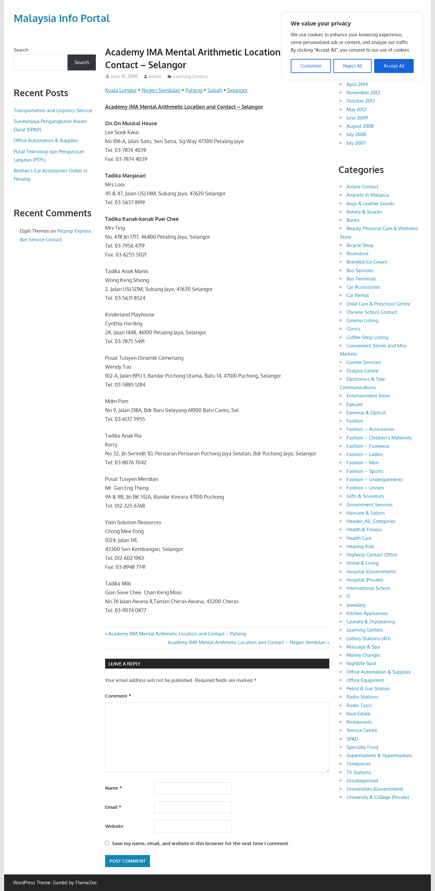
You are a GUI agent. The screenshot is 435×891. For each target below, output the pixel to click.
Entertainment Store (368, 396)
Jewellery (356, 605)
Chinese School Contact (371, 312)
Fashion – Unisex (365, 488)
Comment (118, 696)
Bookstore (357, 253)
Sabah (214, 90)
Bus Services (359, 270)
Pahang (194, 90)
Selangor (237, 90)
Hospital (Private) (364, 580)
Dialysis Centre (362, 371)
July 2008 (356, 134)
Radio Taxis (359, 705)
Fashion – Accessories (370, 429)
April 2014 (357, 84)
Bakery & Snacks (364, 212)
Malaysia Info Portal (62, 18)
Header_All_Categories (371, 521)
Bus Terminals (361, 279)
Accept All (394, 66)
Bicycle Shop (360, 245)
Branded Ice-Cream (366, 262)
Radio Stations (362, 697)
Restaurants (359, 722)
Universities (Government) (374, 789)
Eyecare (354, 404)
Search (21, 50)
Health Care (358, 538)
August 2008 (360, 126)
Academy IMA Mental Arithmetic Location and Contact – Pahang (177, 634)
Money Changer (363, 655)
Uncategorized (362, 781)
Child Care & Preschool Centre (378, 304)
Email (113, 807)
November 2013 (363, 93)
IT (348, 596)
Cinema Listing (362, 320)
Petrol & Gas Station (368, 688)
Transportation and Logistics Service (53, 110)
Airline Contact (362, 187)
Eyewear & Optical (366, 412)
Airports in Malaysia (367, 195)
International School (368, 588)
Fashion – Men (362, 463)
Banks (353, 220)
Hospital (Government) (371, 572)
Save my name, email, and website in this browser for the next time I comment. (200, 843)
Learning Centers (190, 76)
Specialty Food (362, 747)
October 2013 (360, 101)
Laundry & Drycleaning (370, 622)
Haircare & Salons (365, 513)
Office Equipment (365, 680)
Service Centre (361, 730)
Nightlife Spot (361, 663)
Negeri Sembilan (161, 90)
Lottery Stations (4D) (368, 638)
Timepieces (358, 764)
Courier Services (363, 362)
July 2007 (356, 143)
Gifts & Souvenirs (365, 496)
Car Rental (357, 295)
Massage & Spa (363, 647)
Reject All (352, 66)
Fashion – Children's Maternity (379, 438)
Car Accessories (363, 287)
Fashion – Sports (364, 471)
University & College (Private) (377, 797)
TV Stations (358, 772)
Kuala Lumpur (121, 90)
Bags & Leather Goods (370, 203)
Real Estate (358, 714)
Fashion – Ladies (364, 454)
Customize (311, 66)
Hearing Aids (360, 546)
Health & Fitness (364, 529)
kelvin (155, 76)
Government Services (369, 505)
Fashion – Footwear (367, 446)
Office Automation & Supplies (46, 140)
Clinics (353, 329)
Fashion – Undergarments (374, 479)
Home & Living (362, 563)
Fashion (354, 421)
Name (113, 788)
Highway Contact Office (371, 555)
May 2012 (356, 109)
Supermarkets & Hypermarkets (379, 755)
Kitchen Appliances (367, 613)
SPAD (352, 739)
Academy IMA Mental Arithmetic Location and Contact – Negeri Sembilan (247, 642)
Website (114, 826)
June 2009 (357, 118)
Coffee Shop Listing (367, 337)
